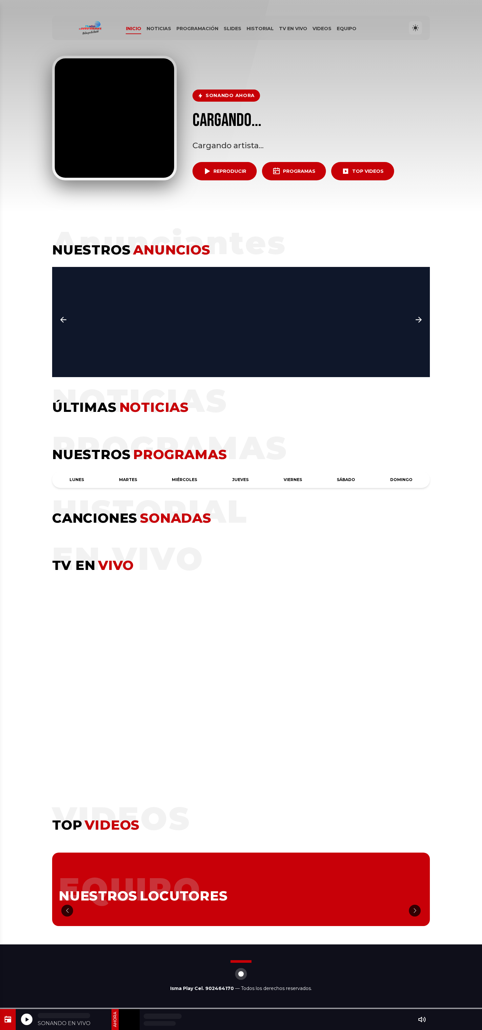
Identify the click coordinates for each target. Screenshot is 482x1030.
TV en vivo (293, 28)
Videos (321, 28)
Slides (232, 28)
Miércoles (184, 479)
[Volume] (422, 1019)
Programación (197, 28)
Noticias (159, 28)
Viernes (293, 479)
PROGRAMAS (299, 171)
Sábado (346, 479)
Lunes (77, 479)
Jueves (240, 479)
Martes (128, 479)
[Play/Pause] (26, 1019)
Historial (260, 28)
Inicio (133, 28)
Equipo (346, 28)
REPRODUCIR (229, 171)
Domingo (401, 479)
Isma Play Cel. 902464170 (202, 988)
